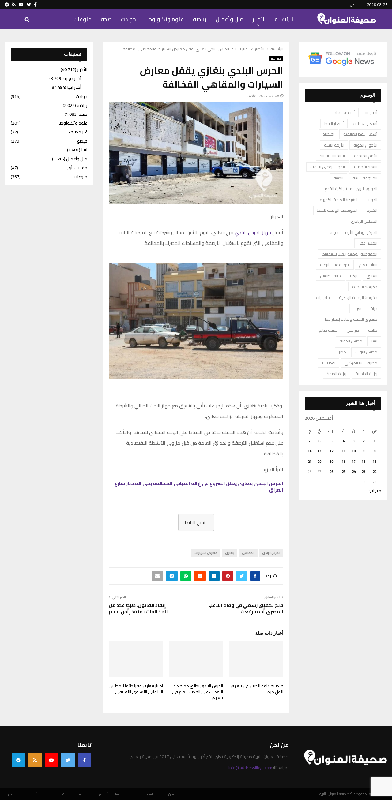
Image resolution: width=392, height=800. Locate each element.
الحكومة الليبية (364, 177)
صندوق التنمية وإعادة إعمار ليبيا (351, 319)
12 (331, 451)
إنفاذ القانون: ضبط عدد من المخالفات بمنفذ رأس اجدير (138, 608)
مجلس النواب (366, 352)
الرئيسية (284, 19)
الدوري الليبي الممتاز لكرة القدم (351, 188)
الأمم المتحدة (365, 155)
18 (343, 461)
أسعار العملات (365, 123)
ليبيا (374, 341)
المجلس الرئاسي (364, 221)
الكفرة (372, 210)
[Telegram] (18, 760)
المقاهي (248, 553)
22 (374, 472)
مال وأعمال (229, 19)
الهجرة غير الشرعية (335, 264)
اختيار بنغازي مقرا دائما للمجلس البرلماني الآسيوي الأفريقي (136, 689)
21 (309, 461)
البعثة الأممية (365, 166)
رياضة (199, 19)
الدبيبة (338, 177)
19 (331, 461)
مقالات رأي (77, 168)
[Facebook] (84, 760)
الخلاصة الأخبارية (39, 794)
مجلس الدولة (351, 341)
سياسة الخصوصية (144, 794)
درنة (374, 308)
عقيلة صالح (328, 330)
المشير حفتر (367, 243)
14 (309, 451)
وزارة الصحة (336, 373)
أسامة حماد (344, 112)
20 (319, 461)
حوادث (128, 19)
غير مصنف (78, 132)
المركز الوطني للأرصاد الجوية (353, 232)
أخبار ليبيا (276, 58)
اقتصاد (328, 134)
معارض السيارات (205, 553)
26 (331, 472)
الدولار (372, 199)
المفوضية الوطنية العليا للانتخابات (349, 254)
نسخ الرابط (195, 522)
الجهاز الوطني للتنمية (327, 166)
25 (343, 472)
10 (354, 451)
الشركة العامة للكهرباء (338, 199)
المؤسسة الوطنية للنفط (337, 210)
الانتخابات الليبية (332, 155)
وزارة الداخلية (366, 373)
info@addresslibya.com (250, 768)
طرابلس (353, 330)
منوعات (83, 19)
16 (363, 461)
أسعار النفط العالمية (360, 134)
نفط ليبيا (328, 363)
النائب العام (368, 264)
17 (354, 461)
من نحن (174, 794)
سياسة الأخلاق (109, 794)
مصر (342, 352)
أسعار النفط (334, 123)
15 (374, 461)
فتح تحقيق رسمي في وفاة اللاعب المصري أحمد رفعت (245, 608)
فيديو (82, 141)
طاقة (372, 330)
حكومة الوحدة (364, 286)
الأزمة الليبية (334, 145)
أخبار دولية (72, 78)
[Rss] (35, 760)
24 (354, 472)
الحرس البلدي (271, 553)
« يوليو (375, 490)
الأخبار (259, 19)
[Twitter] (68, 760)
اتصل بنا (351, 4)
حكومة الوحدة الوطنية (358, 297)
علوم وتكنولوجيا (164, 19)
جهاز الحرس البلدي (253, 232)
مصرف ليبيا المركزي (361, 363)
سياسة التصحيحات (74, 794)
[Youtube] (51, 760)
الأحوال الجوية (365, 145)
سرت (357, 308)
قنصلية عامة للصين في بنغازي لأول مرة (257, 689)
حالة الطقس (330, 275)
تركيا (353, 275)
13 (319, 451)
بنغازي (229, 553)
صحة (106, 19)
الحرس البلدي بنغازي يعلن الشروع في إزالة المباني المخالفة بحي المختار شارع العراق (199, 486)
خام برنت (323, 297)
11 (343, 451)
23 (363, 472)
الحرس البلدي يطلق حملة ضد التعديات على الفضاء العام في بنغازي (197, 692)
